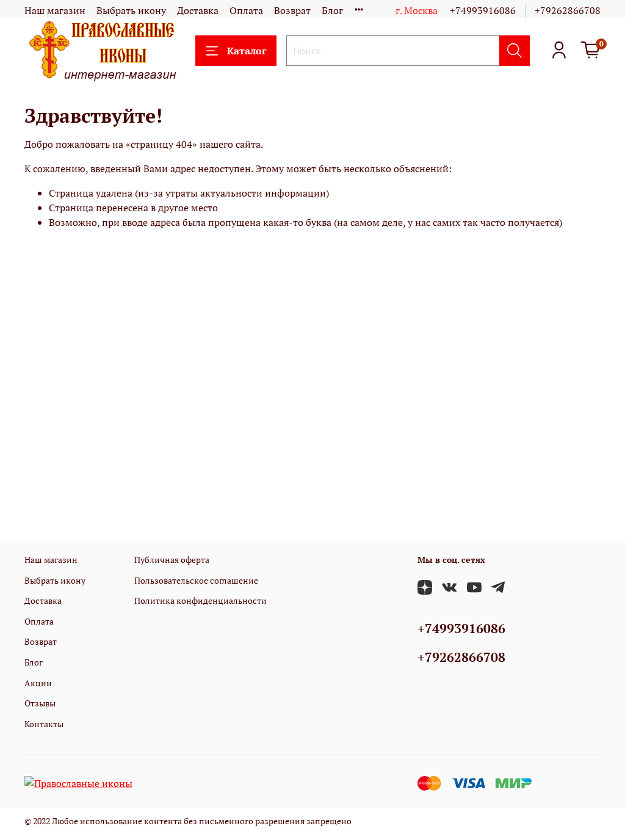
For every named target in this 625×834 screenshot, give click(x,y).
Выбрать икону (131, 10)
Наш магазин (54, 10)
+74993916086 (483, 10)
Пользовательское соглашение (196, 580)
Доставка (198, 10)
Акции (38, 683)
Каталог (246, 50)
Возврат (292, 10)
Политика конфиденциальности (200, 600)
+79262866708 (568, 10)
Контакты (43, 724)
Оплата (246, 10)
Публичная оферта (171, 559)
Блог (332, 10)
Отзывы (40, 703)
